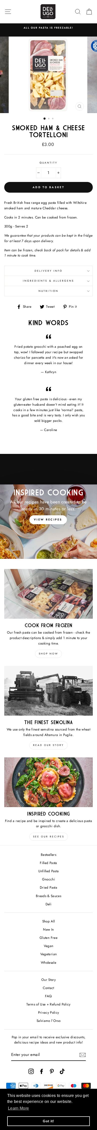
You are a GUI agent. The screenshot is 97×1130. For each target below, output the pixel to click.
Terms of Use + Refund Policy (48, 1004)
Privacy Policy (48, 1012)
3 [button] (53, 119)
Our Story (48, 979)
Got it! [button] (48, 1121)
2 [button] (49, 119)
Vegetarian (48, 954)
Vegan (48, 945)
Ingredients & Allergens (48, 281)
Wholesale (48, 962)
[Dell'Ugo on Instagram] (31, 1071)
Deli (48, 904)
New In (48, 929)
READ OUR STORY (48, 745)
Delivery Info (49, 271)
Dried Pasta (48, 887)
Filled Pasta (48, 862)
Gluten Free (48, 937)
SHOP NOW (48, 653)
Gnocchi (48, 879)
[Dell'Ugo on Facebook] (41, 1071)
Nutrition (48, 291)
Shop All (48, 921)
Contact (48, 987)
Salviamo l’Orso (48, 1020)
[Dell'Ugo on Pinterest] (51, 1071)
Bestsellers (48, 854)
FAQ (48, 996)
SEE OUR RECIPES (48, 836)
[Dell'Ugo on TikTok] (62, 1071)
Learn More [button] (18, 1108)
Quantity (48, 163)
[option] (48, 28)
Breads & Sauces (48, 895)
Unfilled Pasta (48, 871)
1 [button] (45, 119)
